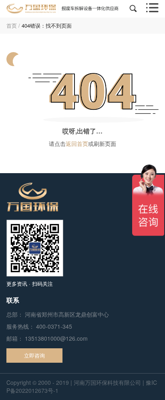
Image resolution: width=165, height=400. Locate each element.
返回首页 (77, 143)
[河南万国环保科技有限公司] (62, 8)
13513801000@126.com (56, 338)
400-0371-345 (54, 326)
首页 (11, 25)
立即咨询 (34, 355)
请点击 (57, 143)
